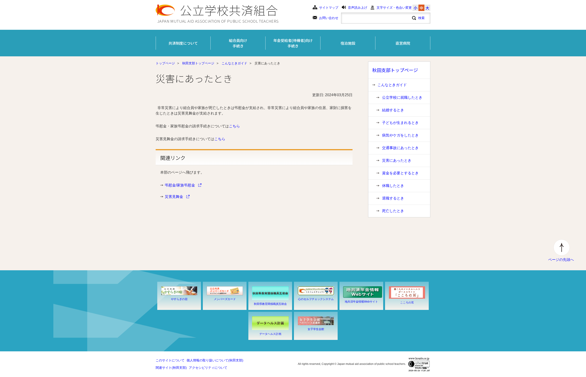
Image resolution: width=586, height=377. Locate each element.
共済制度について (183, 43)
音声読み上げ (357, 7)
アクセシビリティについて (208, 367)
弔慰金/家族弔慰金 (180, 185)
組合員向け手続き (238, 43)
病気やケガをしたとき (400, 135)
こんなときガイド (234, 63)
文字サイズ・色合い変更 (394, 7)
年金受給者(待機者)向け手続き (293, 43)
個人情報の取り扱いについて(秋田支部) (215, 360)
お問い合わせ (328, 18)
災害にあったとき (396, 160)
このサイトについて (170, 360)
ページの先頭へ (561, 260)
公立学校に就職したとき (402, 97)
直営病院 (403, 43)
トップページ (165, 63)
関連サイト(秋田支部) (171, 367)
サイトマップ (328, 7)
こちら (234, 126)
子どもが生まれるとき (400, 123)
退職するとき (393, 198)
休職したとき (393, 186)
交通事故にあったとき (400, 148)
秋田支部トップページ (198, 63)
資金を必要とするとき (400, 173)
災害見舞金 (174, 197)
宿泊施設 (348, 43)
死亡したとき (393, 211)
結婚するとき (393, 110)
